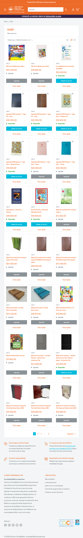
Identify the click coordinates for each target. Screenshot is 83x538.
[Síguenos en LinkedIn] (20, 525)
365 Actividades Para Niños (15, 66)
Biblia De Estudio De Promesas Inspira (66, 211)
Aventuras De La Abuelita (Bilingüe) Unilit (39, 211)
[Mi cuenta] (73, 9)
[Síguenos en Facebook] (5, 525)
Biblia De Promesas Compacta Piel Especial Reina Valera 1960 (66, 407)
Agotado (16, 81)
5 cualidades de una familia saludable (65, 67)
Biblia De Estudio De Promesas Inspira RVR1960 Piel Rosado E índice (41, 260)
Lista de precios (50, 482)
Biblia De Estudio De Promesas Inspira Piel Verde (16, 259)
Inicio (6, 21)
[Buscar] (65, 9)
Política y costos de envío (54, 492)
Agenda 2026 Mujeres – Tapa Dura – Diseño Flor (65, 115)
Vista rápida (17, 86)
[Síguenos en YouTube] (17, 525)
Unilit (11, 21)
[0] (77, 9)
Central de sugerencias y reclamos (57, 489)
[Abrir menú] (5, 9)
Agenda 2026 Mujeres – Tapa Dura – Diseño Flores (15, 163)
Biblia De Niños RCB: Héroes (15, 355)
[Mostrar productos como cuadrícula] (71, 40)
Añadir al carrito (66, 81)
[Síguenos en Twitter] (9, 525)
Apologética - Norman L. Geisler (14, 211)
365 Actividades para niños (40, 66)
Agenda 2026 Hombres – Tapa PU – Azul (16, 115)
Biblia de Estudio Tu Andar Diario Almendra (14, 309)
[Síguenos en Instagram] (13, 525)
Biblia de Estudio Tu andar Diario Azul (39, 309)
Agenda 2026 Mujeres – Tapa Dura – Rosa (40, 163)
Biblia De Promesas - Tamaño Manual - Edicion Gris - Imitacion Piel (40, 358)
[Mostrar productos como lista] (75, 40)
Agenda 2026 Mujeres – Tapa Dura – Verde (65, 163)
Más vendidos (50, 479)
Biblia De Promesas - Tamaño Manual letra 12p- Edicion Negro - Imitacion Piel (65, 358)
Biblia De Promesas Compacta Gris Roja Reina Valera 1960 (16, 407)
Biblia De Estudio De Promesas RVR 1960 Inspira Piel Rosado (66, 259)
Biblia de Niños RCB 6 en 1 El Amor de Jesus (65, 309)
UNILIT (33, 63)
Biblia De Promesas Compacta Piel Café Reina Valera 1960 (41, 407)
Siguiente (70, 434)
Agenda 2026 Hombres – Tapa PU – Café (41, 115)
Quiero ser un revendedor (54, 486)
